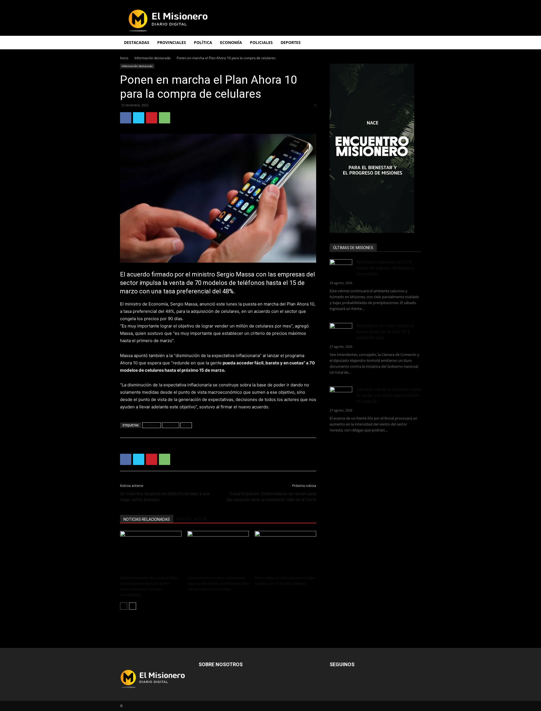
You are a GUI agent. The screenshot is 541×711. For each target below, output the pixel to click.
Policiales (261, 42)
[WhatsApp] (164, 117)
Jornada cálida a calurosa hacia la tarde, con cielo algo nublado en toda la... (388, 395)
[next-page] (132, 606)
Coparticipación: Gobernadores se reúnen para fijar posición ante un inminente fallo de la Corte (271, 496)
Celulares (151, 425)
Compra (171, 425)
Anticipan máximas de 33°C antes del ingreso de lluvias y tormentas (385, 268)
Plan (186, 425)
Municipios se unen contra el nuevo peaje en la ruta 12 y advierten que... (385, 331)
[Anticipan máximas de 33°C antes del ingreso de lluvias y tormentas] (341, 267)
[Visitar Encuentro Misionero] (375, 148)
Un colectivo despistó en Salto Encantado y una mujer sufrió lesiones (164, 496)
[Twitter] (138, 117)
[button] (414, 43)
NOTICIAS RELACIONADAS (146, 519)
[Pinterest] (151, 117)
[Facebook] (125, 117)
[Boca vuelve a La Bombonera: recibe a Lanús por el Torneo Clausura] (285, 552)
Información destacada (152, 58)
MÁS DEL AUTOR (192, 519)
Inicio (124, 58)
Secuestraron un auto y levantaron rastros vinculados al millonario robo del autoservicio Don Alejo (218, 583)
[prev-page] (123, 606)
